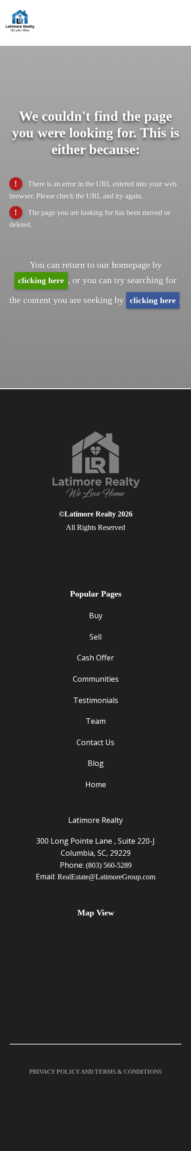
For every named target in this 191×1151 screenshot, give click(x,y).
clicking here (41, 280)
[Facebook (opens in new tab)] (95, 551)
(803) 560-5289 (109, 865)
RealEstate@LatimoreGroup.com (106, 877)
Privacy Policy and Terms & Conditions (95, 1071)
